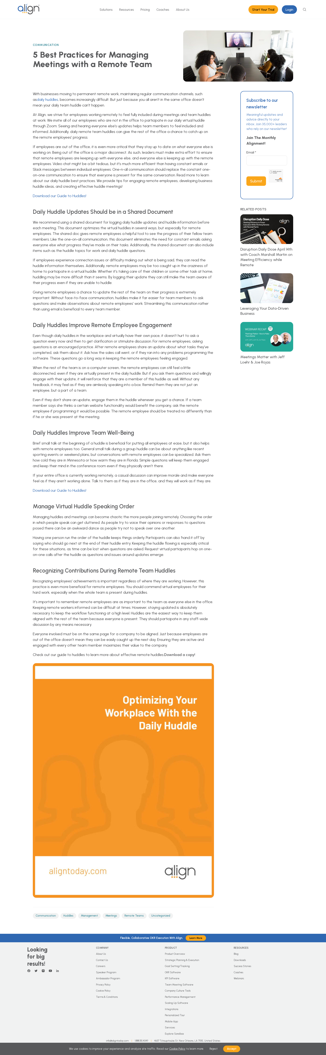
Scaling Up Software (176, 1003)
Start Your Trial (263, 10)
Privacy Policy (103, 984)
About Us (182, 10)
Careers (100, 966)
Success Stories (242, 966)
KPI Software (172, 978)
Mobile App (171, 1021)
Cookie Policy (103, 990)
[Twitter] (36, 970)
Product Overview (175, 953)
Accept (231, 1048)
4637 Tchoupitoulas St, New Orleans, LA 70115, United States (187, 1040)
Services (170, 1027)
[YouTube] (50, 970)
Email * (251, 152)
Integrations (171, 1009)
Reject (214, 1048)
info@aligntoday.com (117, 1040)
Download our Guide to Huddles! (59, 196)
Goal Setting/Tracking (177, 966)
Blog (236, 953)
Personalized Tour (175, 1015)
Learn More (195, 938)
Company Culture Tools (178, 990)
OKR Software (173, 972)
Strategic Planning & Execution (182, 960)
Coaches (162, 10)
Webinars (239, 978)
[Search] (304, 9)
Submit (256, 181)
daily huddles (47, 99)
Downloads (240, 960)
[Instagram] (43, 970)
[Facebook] (29, 970)
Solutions (106, 10)
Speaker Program (106, 972)
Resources (126, 10)
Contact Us (102, 960)
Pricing (145, 10)
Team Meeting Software (179, 984)
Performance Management (180, 997)
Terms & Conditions (107, 997)
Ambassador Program (108, 978)
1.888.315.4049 (141, 1040)
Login (289, 10)
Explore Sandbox (174, 1033)
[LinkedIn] (57, 970)
